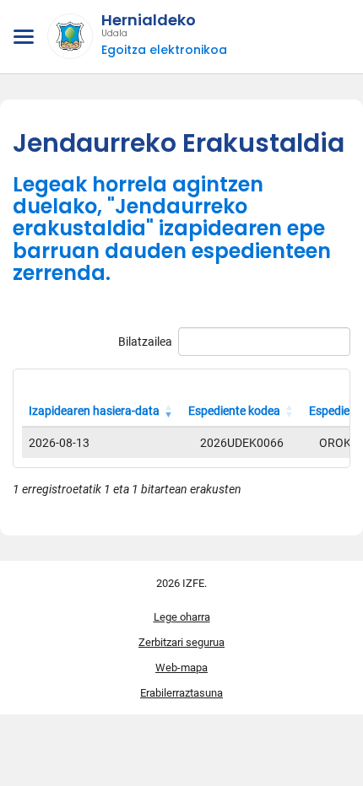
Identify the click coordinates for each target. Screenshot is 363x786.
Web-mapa (181, 667)
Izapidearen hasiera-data (94, 410)
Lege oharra (182, 617)
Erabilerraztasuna (181, 692)
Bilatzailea (145, 341)
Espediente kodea (234, 410)
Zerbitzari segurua (181, 642)
